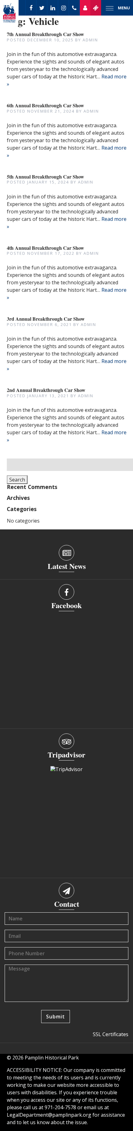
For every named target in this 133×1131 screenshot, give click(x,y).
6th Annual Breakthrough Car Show (45, 105)
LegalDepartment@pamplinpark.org (49, 1114)
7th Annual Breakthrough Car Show (45, 34)
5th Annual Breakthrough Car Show (45, 176)
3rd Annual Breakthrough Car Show (46, 318)
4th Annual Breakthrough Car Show (45, 247)
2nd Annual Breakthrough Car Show (46, 389)
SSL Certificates (110, 1034)
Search (17, 479)
